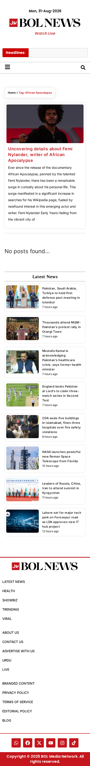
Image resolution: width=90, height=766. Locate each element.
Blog (6, 720)
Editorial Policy (17, 711)
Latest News (13, 582)
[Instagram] (62, 743)
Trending (10, 609)
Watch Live (45, 33)
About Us (10, 632)
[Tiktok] (73, 743)
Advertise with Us (18, 651)
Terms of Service (17, 702)
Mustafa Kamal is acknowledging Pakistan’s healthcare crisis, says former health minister (61, 360)
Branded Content (18, 683)
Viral (7, 619)
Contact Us (12, 642)
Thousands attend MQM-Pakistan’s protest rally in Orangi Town (61, 326)
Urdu (6, 660)
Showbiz (10, 600)
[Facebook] (27, 743)
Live (5, 669)
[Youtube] (50, 743)
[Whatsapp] (16, 743)
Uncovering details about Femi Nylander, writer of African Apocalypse (40, 154)
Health (8, 591)
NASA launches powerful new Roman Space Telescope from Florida (61, 456)
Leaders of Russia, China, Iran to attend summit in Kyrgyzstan (61, 488)
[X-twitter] (39, 743)
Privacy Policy (15, 693)
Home (12, 92)
